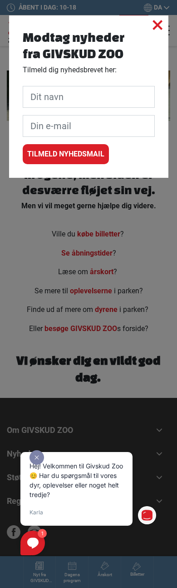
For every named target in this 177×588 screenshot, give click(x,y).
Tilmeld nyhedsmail (65, 154)
